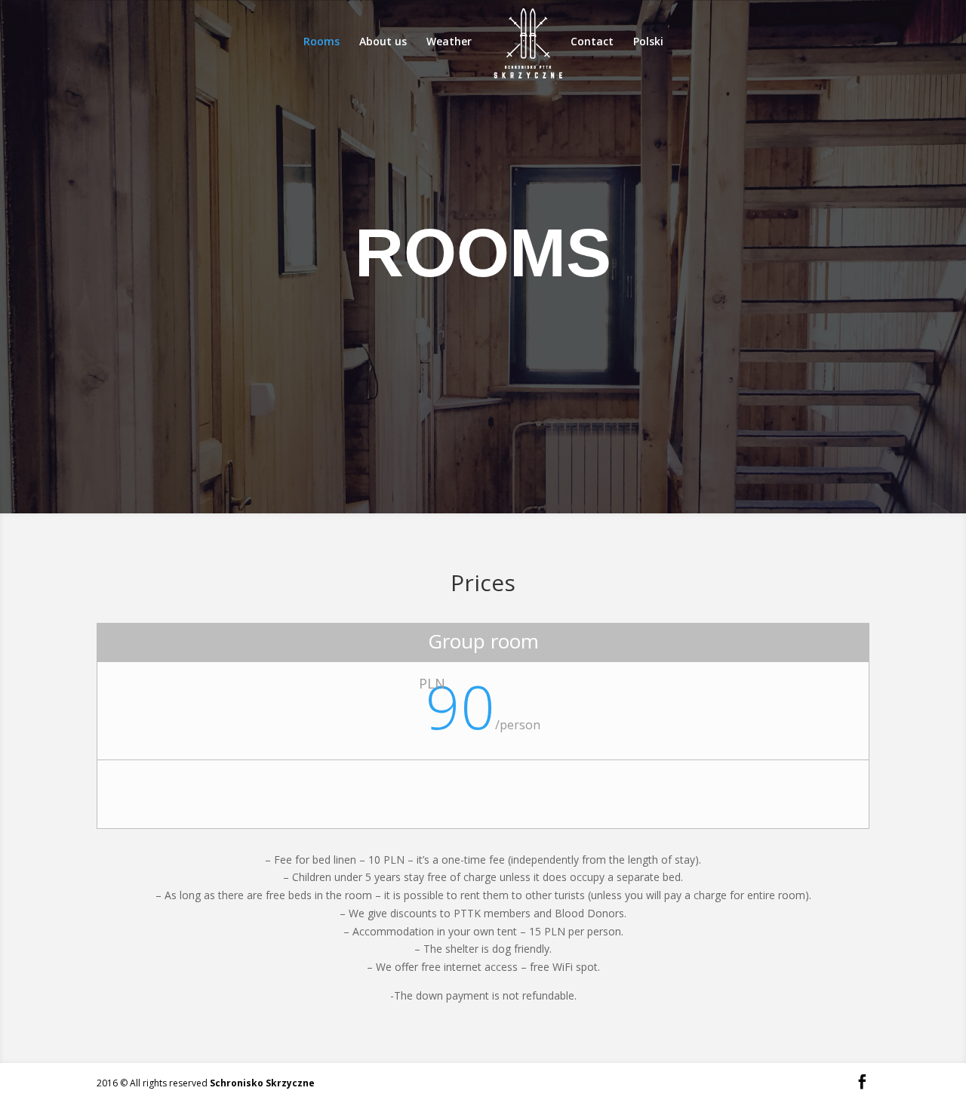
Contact (592, 42)
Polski (648, 42)
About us (383, 42)
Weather (449, 42)
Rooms (321, 42)
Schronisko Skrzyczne (262, 1083)
